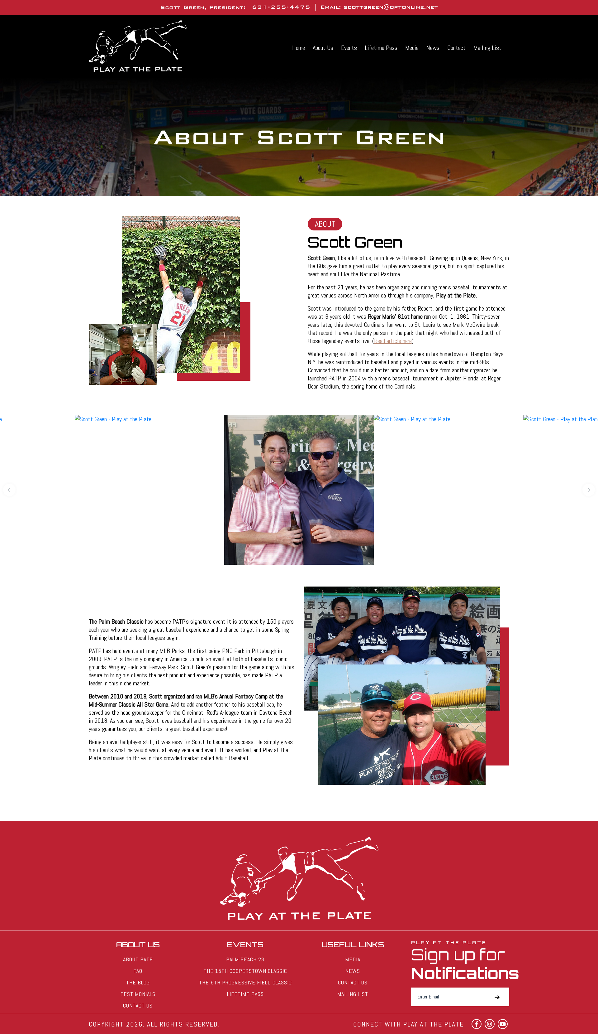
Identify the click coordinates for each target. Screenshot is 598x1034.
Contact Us (138, 1005)
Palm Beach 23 (245, 959)
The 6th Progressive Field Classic (245, 982)
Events (349, 48)
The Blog (138, 982)
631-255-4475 (281, 7)
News (432, 48)
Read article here (393, 341)
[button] (9, 490)
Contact (456, 48)
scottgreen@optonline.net (391, 7)
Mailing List (487, 48)
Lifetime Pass (381, 48)
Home (298, 48)
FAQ (137, 970)
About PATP (138, 959)
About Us (323, 48)
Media (412, 48)
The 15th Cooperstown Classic (245, 970)
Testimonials (138, 994)
